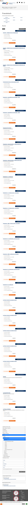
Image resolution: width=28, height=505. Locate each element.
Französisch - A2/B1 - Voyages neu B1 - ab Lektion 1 (11, 223)
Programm (6, 7)
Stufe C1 (6, 448)
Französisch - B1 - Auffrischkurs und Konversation (11, 238)
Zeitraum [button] (4, 465)
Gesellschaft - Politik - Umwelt (6, 426)
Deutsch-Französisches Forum (8, 449)
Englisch (4, 436)
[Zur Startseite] (9, 3)
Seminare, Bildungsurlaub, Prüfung (9, 441)
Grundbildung (4, 429)
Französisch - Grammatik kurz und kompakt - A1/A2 (11, 97)
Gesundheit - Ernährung (6, 433)
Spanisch (5, 452)
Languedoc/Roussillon (6, 392)
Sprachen (11, 7)
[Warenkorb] (21, 2)
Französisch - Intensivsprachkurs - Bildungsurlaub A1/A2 (12, 160)
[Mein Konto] (17, 2)
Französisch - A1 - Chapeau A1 (8, 176)
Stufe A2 (21, 17)
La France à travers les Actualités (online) (10, 315)
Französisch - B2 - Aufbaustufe (8, 284)
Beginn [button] (4, 460)
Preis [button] (4, 467)
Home (3, 7)
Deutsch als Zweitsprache (6, 456)
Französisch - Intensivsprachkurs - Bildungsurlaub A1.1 (12, 144)
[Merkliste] (19, 2)
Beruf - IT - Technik (5, 432)
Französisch (14, 7)
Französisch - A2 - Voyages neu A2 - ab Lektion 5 (11, 208)
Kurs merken (6, 76)
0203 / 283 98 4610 (6, 478)
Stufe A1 (14, 17)
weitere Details (11, 76)
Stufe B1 (6, 445)
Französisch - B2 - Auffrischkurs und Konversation (11, 269)
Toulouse (4, 376)
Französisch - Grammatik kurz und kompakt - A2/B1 (11, 112)
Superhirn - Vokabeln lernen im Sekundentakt (10, 32)
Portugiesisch (5, 453)
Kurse (9, 7)
